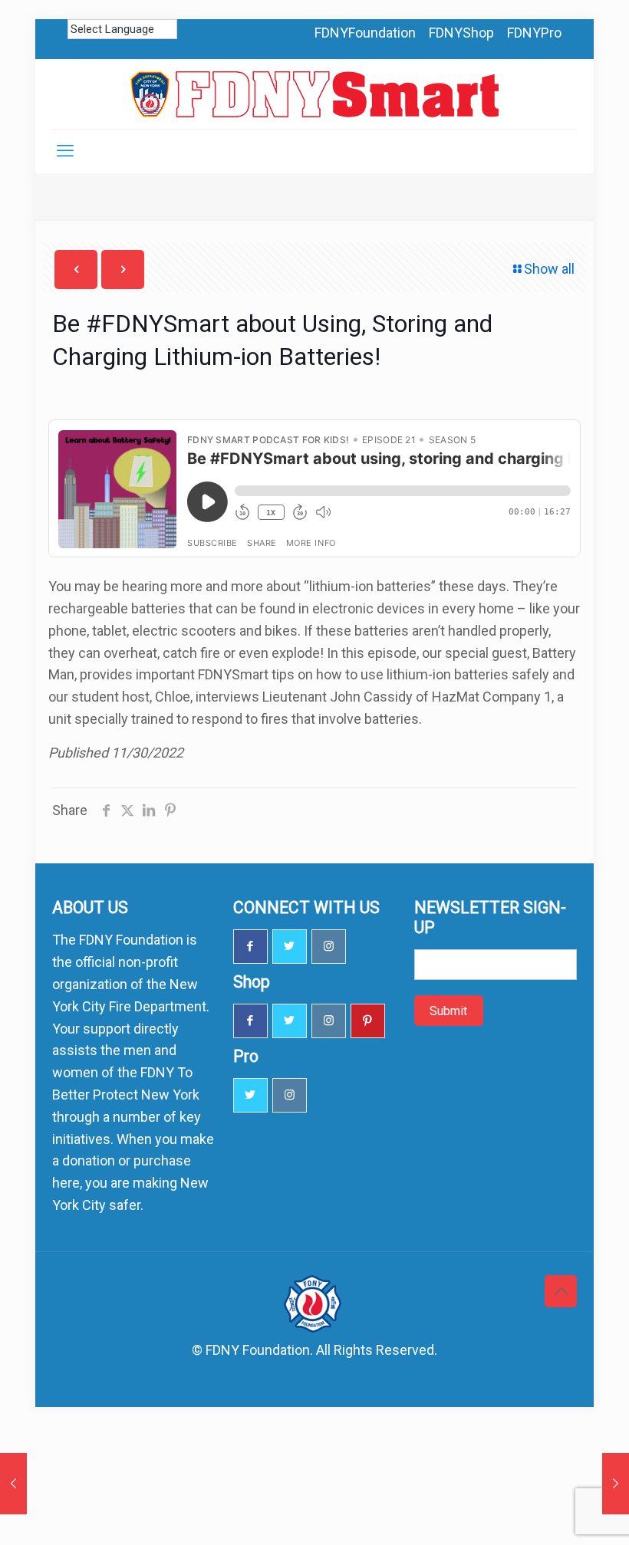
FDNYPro (534, 33)
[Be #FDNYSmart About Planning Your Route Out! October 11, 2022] (13, 1483)
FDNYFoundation (365, 33)
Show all (549, 269)
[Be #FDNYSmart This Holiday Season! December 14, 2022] (615, 1483)
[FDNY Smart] (314, 94)
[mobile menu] (65, 151)
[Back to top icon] (561, 1291)
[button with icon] (250, 946)
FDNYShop (461, 33)
